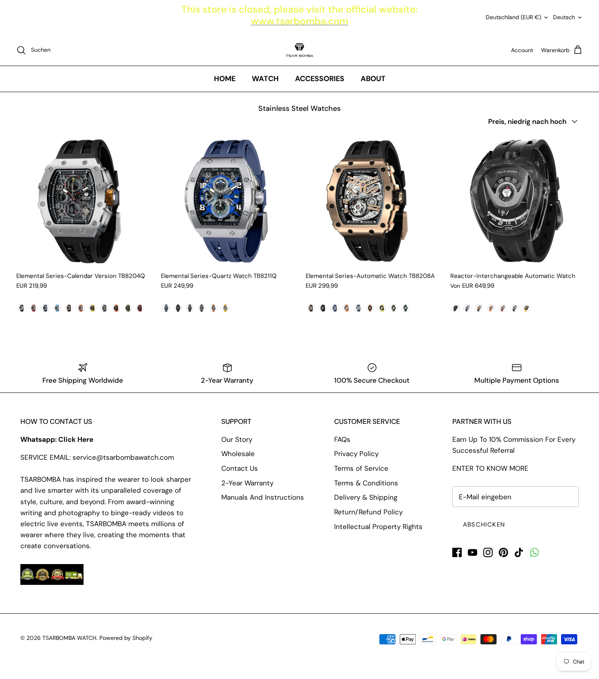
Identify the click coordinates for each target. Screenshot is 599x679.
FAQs (342, 439)
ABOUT (373, 79)
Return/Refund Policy (368, 511)
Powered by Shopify (125, 638)
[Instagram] (488, 552)
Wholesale (238, 453)
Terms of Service (361, 468)
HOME (225, 79)
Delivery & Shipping (365, 497)
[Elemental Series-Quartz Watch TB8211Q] (227, 200)
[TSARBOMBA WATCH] (299, 50)
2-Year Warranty (247, 482)
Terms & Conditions (366, 482)
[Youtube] (472, 552)
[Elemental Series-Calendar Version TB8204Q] (82, 200)
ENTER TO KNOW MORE (490, 468)
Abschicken (484, 524)
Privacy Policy (356, 453)
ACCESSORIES (319, 79)
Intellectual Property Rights (378, 526)
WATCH (265, 79)
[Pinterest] (503, 552)
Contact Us (239, 468)
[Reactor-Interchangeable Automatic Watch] (516, 200)
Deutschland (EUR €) (513, 17)
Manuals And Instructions (262, 497)
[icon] (534, 552)
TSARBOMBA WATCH (69, 638)
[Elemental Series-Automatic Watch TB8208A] (372, 200)
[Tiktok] (519, 552)
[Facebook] (457, 552)
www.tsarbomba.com (299, 21)
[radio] (21, 308)
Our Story (236, 439)
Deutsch (564, 17)
